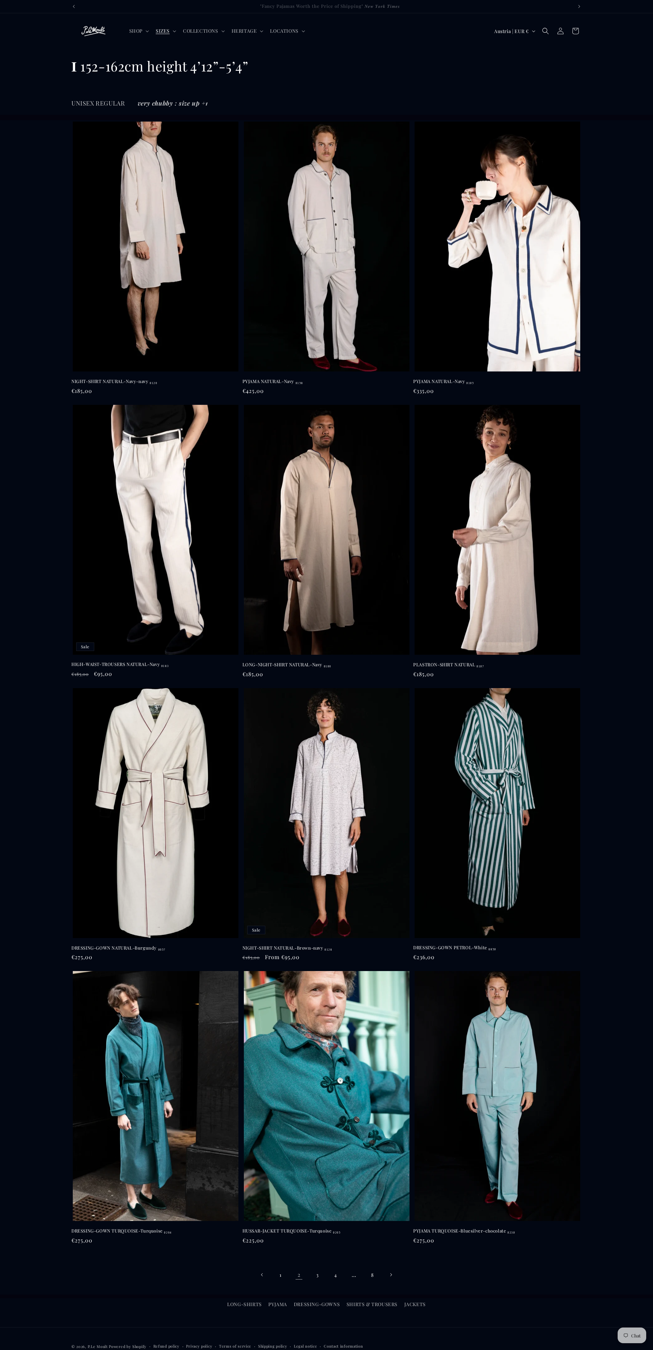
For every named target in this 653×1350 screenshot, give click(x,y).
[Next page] (390, 1274)
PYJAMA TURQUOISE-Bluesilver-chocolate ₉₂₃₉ (464, 1231)
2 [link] (299, 1274)
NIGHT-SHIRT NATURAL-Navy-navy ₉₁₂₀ (114, 381)
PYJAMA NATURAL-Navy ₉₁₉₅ (443, 381)
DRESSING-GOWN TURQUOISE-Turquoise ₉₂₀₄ (121, 1231)
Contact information (343, 1346)
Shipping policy (272, 1346)
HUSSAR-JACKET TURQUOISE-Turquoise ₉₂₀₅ (291, 1231)
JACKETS (415, 1304)
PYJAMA (277, 1304)
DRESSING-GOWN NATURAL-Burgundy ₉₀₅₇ (118, 948)
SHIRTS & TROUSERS (372, 1304)
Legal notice (305, 1346)
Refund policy (166, 1346)
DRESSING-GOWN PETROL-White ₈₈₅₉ (454, 947)
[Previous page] (262, 1274)
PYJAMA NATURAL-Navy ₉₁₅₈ (272, 381)
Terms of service (235, 1346)
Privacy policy (199, 1346)
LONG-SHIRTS (244, 1304)
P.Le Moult (98, 1346)
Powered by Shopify (128, 1346)
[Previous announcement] (73, 6)
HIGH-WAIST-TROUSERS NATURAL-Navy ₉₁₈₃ (120, 664)
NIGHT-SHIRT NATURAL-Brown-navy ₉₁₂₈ (287, 948)
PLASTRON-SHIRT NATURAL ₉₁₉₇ (448, 664)
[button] (138, 31)
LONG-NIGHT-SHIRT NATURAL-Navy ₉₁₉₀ (286, 664)
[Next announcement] (579, 6)
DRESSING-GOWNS (317, 1304)
